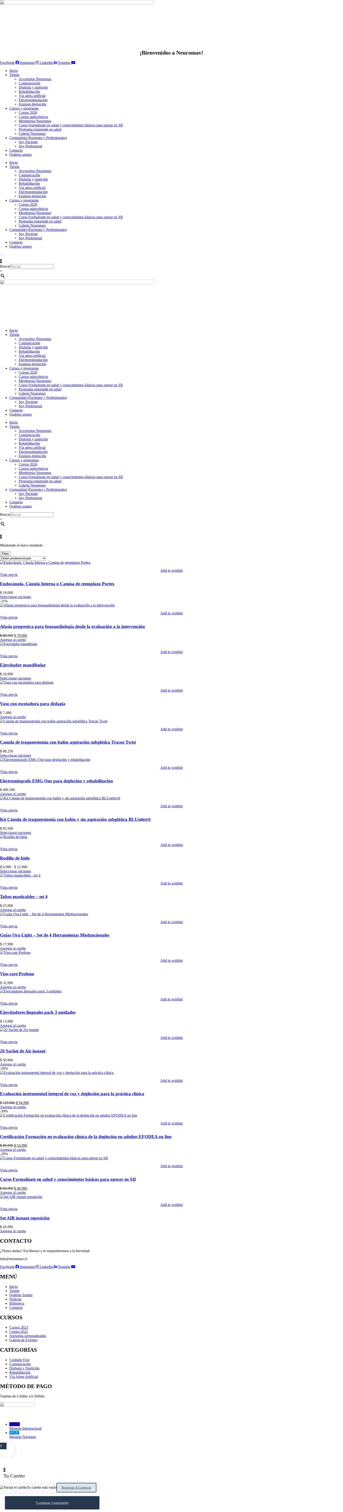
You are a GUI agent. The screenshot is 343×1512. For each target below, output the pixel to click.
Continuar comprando (52, 1503)
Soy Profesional (30, 146)
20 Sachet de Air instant (23, 1051)
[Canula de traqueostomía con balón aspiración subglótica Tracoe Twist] (53, 721)
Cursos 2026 (28, 113)
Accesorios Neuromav (35, 79)
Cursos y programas (24, 108)
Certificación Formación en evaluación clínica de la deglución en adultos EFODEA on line (86, 1136)
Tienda (14, 75)
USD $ (25, 1426)
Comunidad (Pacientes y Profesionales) (38, 138)
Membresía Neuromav (35, 121)
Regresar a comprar (76, 1487)
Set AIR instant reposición (25, 1218)
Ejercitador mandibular (23, 664)
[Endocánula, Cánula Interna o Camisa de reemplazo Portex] (45, 562)
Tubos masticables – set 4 (24, 896)
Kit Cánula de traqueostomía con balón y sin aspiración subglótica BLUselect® (75, 819)
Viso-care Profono (17, 973)
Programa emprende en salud (40, 129)
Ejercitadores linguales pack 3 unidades (38, 1012)
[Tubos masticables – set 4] (20, 875)
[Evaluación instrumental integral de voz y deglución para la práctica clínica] (57, 1073)
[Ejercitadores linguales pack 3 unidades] (31, 991)
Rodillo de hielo (15, 858)
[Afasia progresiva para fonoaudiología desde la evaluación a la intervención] (57, 605)
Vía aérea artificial (32, 96)
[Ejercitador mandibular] (18, 644)
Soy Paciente (28, 142)
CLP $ (22, 1435)
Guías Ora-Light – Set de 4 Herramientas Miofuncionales (54, 935)
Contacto (16, 150)
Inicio (13, 71)
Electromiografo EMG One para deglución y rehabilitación (56, 780)
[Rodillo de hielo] (13, 837)
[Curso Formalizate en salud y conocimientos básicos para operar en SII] (54, 1158)
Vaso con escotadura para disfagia (32, 703)
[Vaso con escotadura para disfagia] (26, 682)
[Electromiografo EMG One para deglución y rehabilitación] (45, 760)
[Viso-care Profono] (15, 953)
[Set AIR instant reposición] (21, 1197)
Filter (5, 553)
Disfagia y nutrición (33, 87)
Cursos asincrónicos (33, 117)
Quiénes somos (20, 155)
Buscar (5, 266)
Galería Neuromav (32, 134)
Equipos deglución (32, 104)
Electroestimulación (33, 100)
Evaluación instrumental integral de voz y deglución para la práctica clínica (72, 1093)
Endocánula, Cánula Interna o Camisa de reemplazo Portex (57, 583)
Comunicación (29, 83)
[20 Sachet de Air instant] (19, 1030)
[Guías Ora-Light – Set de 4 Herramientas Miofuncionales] (44, 914)
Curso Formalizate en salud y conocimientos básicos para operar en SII (71, 125)
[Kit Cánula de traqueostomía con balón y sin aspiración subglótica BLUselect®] (60, 798)
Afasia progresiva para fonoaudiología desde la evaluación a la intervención (72, 626)
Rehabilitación (29, 92)
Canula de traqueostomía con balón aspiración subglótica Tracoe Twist (68, 742)
